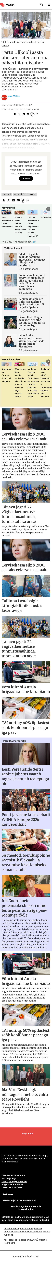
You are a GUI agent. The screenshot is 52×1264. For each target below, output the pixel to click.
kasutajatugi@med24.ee (14, 1181)
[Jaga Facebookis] (15, 114)
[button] (4, 209)
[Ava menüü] (49, 4)
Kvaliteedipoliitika (32, 1231)
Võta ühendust (11, 1228)
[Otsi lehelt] (41, 5)
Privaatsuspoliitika (13, 1231)
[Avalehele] (18, 5)
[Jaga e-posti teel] (28, 114)
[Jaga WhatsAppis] (37, 114)
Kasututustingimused (31, 1228)
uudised (7, 194)
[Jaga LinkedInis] (24, 114)
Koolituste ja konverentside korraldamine (26, 1207)
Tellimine (8, 1194)
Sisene (26, 178)
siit (34, 241)
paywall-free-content (24, 194)
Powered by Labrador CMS (26, 1256)
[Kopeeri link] (32, 114)
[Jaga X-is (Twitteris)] (19, 114)
